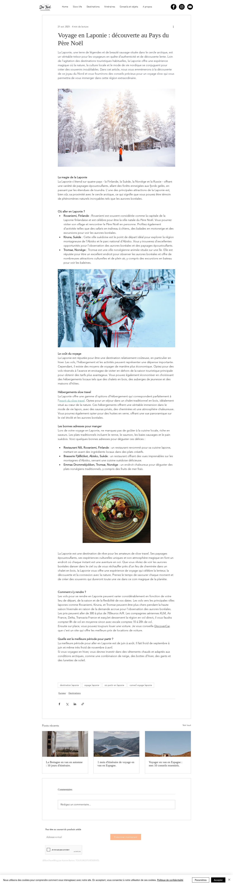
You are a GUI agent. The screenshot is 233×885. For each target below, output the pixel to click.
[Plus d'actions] (173, 26)
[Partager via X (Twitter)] (67, 704)
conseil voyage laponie (141, 685)
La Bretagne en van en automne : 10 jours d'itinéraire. (64, 764)
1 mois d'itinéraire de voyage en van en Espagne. (115, 764)
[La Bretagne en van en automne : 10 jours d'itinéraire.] (65, 744)
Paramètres (201, 880)
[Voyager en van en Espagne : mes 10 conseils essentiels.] (168, 744)
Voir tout (187, 725)
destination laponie (69, 685)
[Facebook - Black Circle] (173, 7)
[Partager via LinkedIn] (74, 704)
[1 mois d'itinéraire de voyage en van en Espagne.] (116, 744)
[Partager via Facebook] (59, 704)
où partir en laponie (114, 685)
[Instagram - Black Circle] (182, 7)
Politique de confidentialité (170, 880)
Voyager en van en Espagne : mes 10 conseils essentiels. (165, 764)
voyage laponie (91, 685)
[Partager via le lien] (82, 704)
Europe (62, 693)
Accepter (218, 880)
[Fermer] (229, 879)
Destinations (74, 693)
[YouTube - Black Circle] (190, 7)
